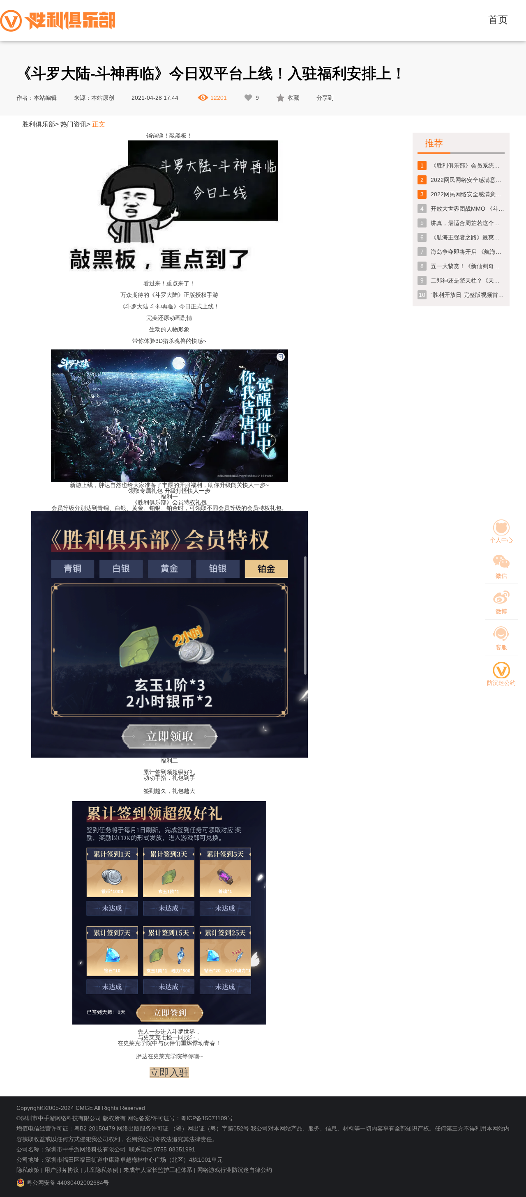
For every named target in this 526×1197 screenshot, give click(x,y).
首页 (498, 19)
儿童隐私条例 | (103, 1170)
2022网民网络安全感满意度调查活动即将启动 (468, 194)
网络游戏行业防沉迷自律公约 (234, 1170)
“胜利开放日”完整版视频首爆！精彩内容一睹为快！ (468, 295)
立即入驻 (169, 1072)
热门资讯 (73, 124)
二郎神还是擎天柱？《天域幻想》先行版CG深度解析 (468, 280)
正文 (98, 124)
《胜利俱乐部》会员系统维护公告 (468, 165)
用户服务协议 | (63, 1170)
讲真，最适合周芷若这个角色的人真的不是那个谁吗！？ (468, 223)
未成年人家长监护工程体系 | (159, 1170)
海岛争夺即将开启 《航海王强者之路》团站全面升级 (468, 251)
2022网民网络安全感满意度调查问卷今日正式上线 (468, 180)
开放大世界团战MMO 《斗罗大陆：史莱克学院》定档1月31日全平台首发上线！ (468, 208)
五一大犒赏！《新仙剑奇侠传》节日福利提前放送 (468, 266)
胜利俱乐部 (38, 124)
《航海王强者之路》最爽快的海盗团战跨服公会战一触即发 (468, 237)
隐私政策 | (29, 1170)
